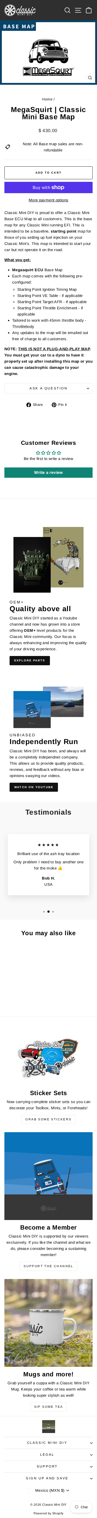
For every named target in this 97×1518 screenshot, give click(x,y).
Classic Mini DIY (47, 1443)
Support (47, 1466)
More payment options (49, 200)
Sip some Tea (48, 1407)
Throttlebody (23, 326)
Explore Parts (29, 660)
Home (47, 99)
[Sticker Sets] (48, 1056)
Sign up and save (47, 1478)
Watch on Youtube (33, 787)
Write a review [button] (48, 472)
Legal (47, 1454)
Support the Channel (48, 1266)
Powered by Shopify (49, 1513)
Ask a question (48, 388)
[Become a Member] (48, 1176)
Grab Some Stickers (48, 1119)
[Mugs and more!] (48, 1323)
